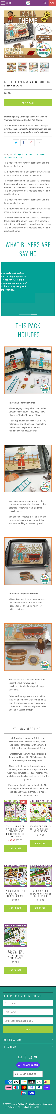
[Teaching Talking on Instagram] (30, 1057)
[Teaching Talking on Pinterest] (35, 1057)
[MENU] (1, 3)
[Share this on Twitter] (16, 142)
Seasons (8, 157)
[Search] (45, 3)
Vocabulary (17, 157)
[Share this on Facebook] (23, 142)
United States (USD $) (26, 1074)
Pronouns (41, 154)
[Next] (49, 34)
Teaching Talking (16, 1104)
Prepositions (21, 154)
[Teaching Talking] (28, 3)
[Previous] (6, 34)
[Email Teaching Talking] (20, 1057)
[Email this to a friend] (39, 142)
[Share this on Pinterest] (31, 142)
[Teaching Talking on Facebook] (25, 1057)
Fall (14, 154)
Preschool (32, 154)
